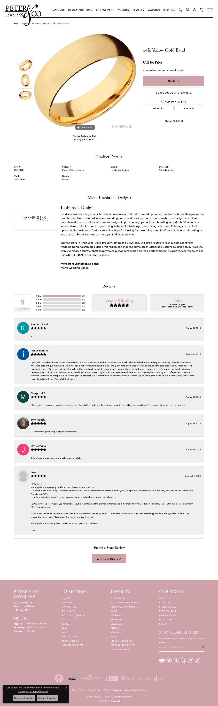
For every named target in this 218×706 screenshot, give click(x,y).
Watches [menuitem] (116, 632)
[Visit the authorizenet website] (59, 678)
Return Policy (78, 690)
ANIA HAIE (67, 602)
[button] (187, 10)
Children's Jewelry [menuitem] (121, 640)
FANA (64, 627)
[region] (85, 80)
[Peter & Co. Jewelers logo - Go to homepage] (25, 15)
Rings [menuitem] (114, 610)
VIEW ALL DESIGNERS (72, 645)
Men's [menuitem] (114, 636)
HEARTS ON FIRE (70, 640)
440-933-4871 (74, 255)
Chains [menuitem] (115, 627)
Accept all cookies (47, 698)
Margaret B (38, 393)
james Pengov (39, 350)
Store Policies (167, 610)
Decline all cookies (24, 698)
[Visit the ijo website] (144, 678)
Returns (189, 108)
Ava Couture (69, 606)
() (83, 295)
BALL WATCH (68, 610)
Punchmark (115, 701)
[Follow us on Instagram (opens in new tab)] (183, 660)
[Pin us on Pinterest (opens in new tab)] (190, 660)
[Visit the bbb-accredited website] (111, 678)
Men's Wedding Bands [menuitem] (123, 606)
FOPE (65, 632)
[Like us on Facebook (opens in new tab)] (176, 660)
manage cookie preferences (33, 691)
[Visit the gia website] (128, 678)
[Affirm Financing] (72, 678)
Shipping (158, 108)
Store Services (167, 606)
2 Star (39, 306)
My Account (166, 619)
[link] (58, 9)
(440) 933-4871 (84, 139)
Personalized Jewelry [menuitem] (123, 645)
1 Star (39, 309)
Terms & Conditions (113, 690)
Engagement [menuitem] (118, 598)
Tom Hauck (38, 419)
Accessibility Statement (136, 690)
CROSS (65, 623)
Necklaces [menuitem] (116, 619)
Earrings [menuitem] (116, 615)
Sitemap (163, 623)
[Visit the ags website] (90, 678)
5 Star (39, 295)
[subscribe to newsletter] (201, 647)
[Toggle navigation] (211, 9)
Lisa (33, 472)
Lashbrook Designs (120, 169)
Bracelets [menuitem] (116, 623)
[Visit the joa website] (159, 678)
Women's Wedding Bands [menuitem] (125, 602)
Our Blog (164, 602)
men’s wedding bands (112, 218)
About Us (164, 598)
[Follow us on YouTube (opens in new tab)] (162, 660)
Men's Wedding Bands (73, 169)
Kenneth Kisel (39, 324)
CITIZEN (66, 619)
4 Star (39, 299)
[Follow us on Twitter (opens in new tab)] (197, 660)
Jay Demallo (38, 446)
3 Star (39, 302)
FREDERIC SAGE (70, 636)
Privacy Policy (167, 615)
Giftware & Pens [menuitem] (120, 649)
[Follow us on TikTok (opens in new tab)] (169, 660)
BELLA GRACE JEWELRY (73, 615)
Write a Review (109, 558)
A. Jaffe (66, 598)
